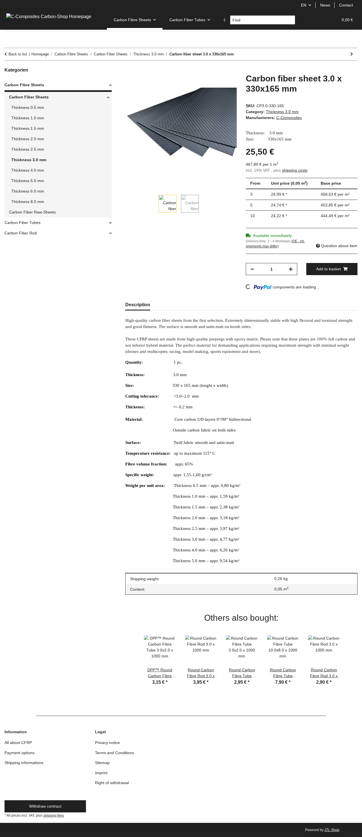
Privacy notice (107, 742)
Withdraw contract (45, 806)
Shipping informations (24, 762)
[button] (306, 20)
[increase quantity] (291, 269)
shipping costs (294, 170)
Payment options (20, 752)
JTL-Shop (331, 830)
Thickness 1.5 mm (27, 128)
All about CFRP (18, 742)
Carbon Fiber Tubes (22, 222)
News (325, 5)
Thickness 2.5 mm (27, 149)
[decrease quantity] (252, 269)
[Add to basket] (129, 70)
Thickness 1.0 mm (27, 118)
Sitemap (102, 762)
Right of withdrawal (112, 782)
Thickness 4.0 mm (27, 170)
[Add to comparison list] (210, 84)
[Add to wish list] (225, 84)
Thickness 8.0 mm (27, 201)
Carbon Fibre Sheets (24, 85)
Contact (346, 5)
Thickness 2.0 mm (27, 139)
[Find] (290, 20)
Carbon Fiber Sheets (29, 97)
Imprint (101, 773)
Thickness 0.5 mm (27, 107)
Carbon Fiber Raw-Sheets (32, 212)
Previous (132, 655)
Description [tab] (137, 304)
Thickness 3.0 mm (282, 111)
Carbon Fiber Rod (21, 233)
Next (350, 655)
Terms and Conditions (114, 752)
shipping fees (53, 815)
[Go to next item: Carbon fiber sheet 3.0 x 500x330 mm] (351, 54)
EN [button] (303, 5)
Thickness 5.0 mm (27, 180)
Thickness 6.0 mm (27, 191)
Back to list (17, 54)
